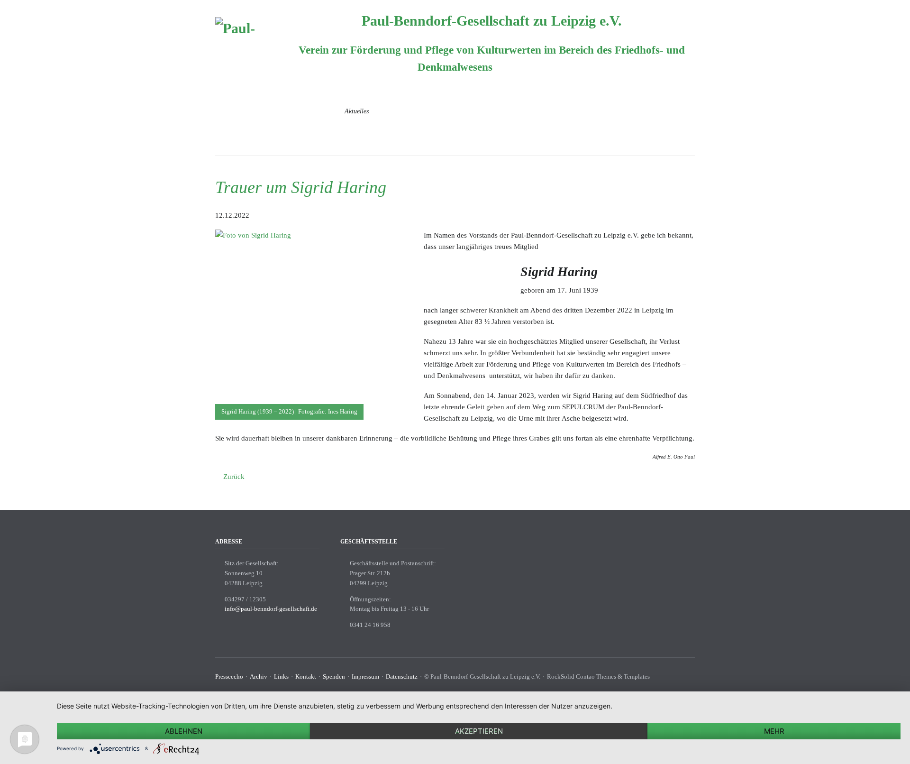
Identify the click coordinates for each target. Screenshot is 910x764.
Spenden (334, 676)
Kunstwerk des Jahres (615, 111)
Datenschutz (402, 676)
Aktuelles (357, 111)
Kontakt (305, 676)
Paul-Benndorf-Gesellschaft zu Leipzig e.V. (492, 20)
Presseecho (229, 676)
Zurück (234, 476)
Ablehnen (183, 731)
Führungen (680, 111)
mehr (774, 731)
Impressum (365, 676)
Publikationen (676, 129)
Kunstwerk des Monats (535, 111)
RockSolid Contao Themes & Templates (598, 676)
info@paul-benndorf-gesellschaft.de (271, 608)
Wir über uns (306, 111)
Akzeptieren (479, 731)
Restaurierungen (462, 111)
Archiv (258, 676)
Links (281, 676)
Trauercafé (405, 111)
